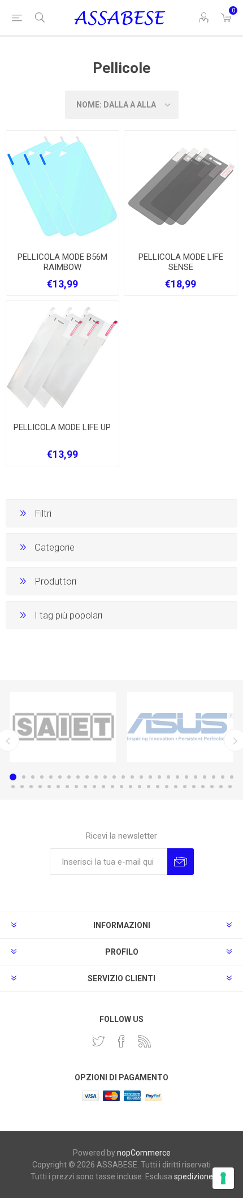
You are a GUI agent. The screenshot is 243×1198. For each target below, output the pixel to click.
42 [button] (157, 786)
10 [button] (96, 777)
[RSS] (145, 1041)
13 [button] (123, 777)
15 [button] (141, 777)
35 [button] (94, 786)
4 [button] (42, 777)
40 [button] (139, 786)
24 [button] (222, 777)
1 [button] (13, 777)
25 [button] (231, 777)
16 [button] (150, 777)
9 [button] (87, 777)
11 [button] (105, 777)
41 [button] (148, 786)
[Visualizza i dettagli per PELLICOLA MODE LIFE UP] (62, 357)
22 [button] (204, 777)
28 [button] (31, 786)
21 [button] (195, 777)
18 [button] (168, 777)
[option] (63, 727)
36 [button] (103, 786)
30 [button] (49, 786)
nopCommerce (144, 1152)
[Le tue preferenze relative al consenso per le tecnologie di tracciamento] (223, 1178)
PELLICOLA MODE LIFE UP (62, 427)
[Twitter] (98, 1041)
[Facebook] (121, 1041)
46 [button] (194, 786)
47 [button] (203, 786)
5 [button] (51, 777)
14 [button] (132, 777)
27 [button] (22, 786)
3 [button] (32, 777)
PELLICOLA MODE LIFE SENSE (180, 262)
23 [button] (213, 777)
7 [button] (69, 777)
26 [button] (13, 786)
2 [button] (23, 777)
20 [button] (186, 777)
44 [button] (175, 786)
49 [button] (221, 786)
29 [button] (40, 786)
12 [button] (114, 777)
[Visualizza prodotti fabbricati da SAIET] (63, 727)
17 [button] (159, 777)
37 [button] (112, 786)
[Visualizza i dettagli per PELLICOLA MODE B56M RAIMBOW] (62, 187)
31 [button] (58, 786)
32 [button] (67, 786)
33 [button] (76, 786)
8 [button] (78, 777)
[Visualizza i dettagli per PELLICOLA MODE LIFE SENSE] (180, 187)
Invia (180, 861)
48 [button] (212, 786)
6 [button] (60, 777)
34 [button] (85, 786)
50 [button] (230, 786)
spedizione (193, 1176)
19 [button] (177, 777)
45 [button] (184, 786)
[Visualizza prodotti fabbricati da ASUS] (180, 727)
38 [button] (121, 786)
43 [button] (166, 786)
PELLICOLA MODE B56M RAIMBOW (62, 262)
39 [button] (130, 786)
